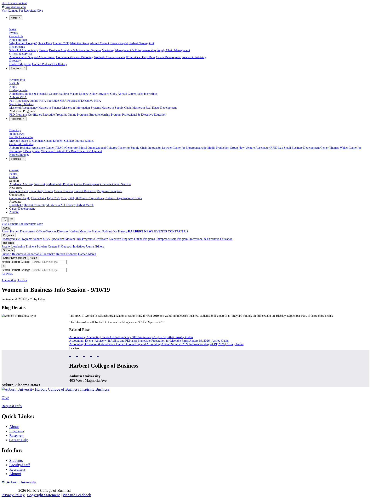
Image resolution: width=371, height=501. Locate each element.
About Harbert (18, 39)
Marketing (108, 50)
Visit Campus (10, 10)
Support (6, 254)
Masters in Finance (49, 107)
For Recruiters (27, 10)
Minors (83, 93)
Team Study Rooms (41, 191)
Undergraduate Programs (17, 239)
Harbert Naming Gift (141, 43)
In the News (16, 133)
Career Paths (135, 93)
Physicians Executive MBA (84, 100)
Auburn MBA (18, 97)
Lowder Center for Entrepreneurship (184, 147)
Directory (15, 60)
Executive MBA (56, 100)
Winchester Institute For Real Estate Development (71, 151)
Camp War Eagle (19, 198)
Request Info (17, 79)
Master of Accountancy (23, 107)
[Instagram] (84, 354)
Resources (18, 254)
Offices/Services (46, 231)
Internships (150, 93)
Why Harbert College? (23, 43)
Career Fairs (38, 198)
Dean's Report (119, 43)
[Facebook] (70, 354)
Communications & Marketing (74, 57)
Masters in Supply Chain (116, 107)
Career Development (168, 57)
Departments (17, 46)
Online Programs (98, 93)
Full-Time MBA (19, 100)
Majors (74, 93)
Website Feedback (77, 495)
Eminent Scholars (63, 140)
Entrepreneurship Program (105, 114)
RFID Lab (276, 147)
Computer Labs (18, 191)
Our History (59, 64)
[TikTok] (91, 354)
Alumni (14, 212)
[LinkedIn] (98, 354)
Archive (22, 280)
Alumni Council (100, 43)
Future (13, 173)
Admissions (16, 93)
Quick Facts (45, 43)
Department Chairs (40, 140)
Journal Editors (84, 140)
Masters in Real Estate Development (154, 107)
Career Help (18, 440)
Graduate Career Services (109, 57)
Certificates (35, 114)
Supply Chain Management (173, 50)
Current (14, 170)
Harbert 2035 (61, 43)
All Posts (7, 273)
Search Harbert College (16, 261)
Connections (33, 254)
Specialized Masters (21, 104)
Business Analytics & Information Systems (75, 50)
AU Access (53, 205)
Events (13, 32)
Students (16, 158)
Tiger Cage (53, 198)
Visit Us (14, 83)
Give (40, 10)
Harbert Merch (85, 205)
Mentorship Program (60, 184)
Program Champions (109, 191)
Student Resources (85, 191)
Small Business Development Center (306, 147)
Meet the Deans (79, 43)
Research (16, 118)
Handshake (16, 205)
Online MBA (38, 100)
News (12, 29)
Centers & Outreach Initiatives (66, 246)
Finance (43, 50)
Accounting (9, 280)
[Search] (5, 219)
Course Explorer (59, 93)
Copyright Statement (43, 495)
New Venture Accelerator (254, 147)
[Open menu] (12, 219)
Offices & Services (20, 53)
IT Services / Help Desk (140, 57)
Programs (16, 68)
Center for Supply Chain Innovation (139, 147)
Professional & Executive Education (144, 114)
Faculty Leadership (21, 137)
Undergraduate (18, 90)
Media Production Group (222, 147)
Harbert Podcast (42, 64)
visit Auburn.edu (15, 7)
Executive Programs (55, 114)
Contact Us (16, 36)
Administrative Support (23, 57)
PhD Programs (18, 114)
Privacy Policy (13, 495)
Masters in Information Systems (81, 107)
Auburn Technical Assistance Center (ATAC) (37, 147)
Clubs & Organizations (119, 198)
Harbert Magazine (20, 64)
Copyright (9, 490)
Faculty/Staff (19, 465)
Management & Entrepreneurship (135, 50)
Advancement (46, 57)
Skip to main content (14, 3)
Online (13, 177)
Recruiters (17, 469)
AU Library (67, 205)
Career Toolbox (63, 191)
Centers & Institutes (21, 144)
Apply (13, 86)
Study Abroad (118, 93)
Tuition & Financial (36, 93)
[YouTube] (77, 354)
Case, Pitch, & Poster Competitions (82, 198)
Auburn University (20, 482)
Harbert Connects (34, 205)
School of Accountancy (23, 50)
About (14, 17)
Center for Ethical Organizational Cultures (91, 147)
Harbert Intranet (19, 154)
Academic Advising (194, 57)
